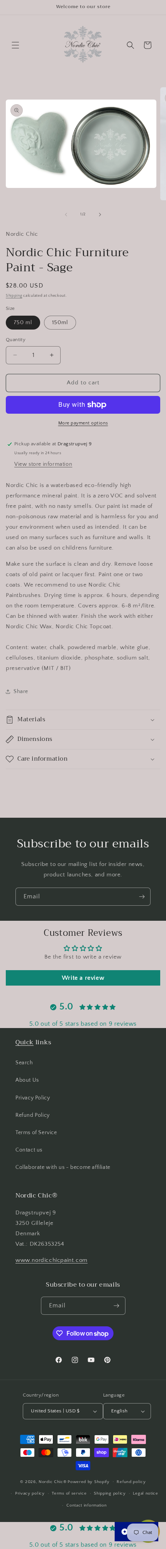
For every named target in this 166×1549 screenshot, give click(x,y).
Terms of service (69, 1493)
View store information (43, 464)
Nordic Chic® (52, 1481)
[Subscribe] (141, 897)
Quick (24, 1042)
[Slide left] (66, 214)
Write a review (83, 977)
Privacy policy (30, 1493)
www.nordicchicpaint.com (51, 1260)
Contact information (86, 1505)
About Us (27, 1080)
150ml (60, 323)
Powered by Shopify (89, 1481)
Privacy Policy (32, 1098)
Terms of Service (36, 1133)
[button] (15, 45)
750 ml (23, 323)
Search (24, 1063)
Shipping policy (110, 1493)
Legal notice (145, 1493)
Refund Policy (32, 1115)
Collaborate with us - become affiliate (62, 1167)
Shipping (14, 296)
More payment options (83, 423)
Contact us (28, 1150)
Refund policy (131, 1482)
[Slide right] (99, 214)
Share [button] (21, 691)
